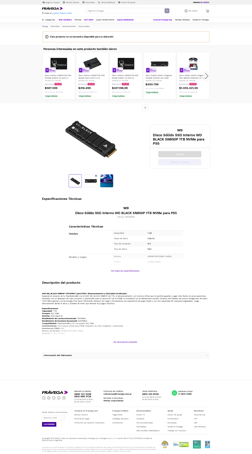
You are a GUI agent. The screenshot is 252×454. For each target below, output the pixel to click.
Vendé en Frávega (175, 427)
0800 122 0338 (82, 394)
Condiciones (117, 423)
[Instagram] (49, 398)
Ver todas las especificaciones (125, 271)
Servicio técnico (81, 415)
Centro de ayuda (174, 415)
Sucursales (172, 423)
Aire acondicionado (144, 423)
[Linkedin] (64, 398)
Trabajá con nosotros (176, 430)
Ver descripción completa (125, 342)
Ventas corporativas (113, 401)
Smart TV (140, 415)
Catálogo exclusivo (120, 419)
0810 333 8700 (150, 394)
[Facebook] (44, 398)
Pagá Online (117, 415)
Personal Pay (199, 415)
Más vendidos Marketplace (147, 430)
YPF (195, 419)
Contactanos (172, 419)
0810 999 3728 (82, 396)
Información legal (81, 419)
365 (195, 423)
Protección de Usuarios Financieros (89, 423)
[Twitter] (59, 398)
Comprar (179, 154)
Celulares (140, 419)
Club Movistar (200, 427)
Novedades (141, 427)
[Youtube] (54, 398)
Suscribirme (49, 424)
